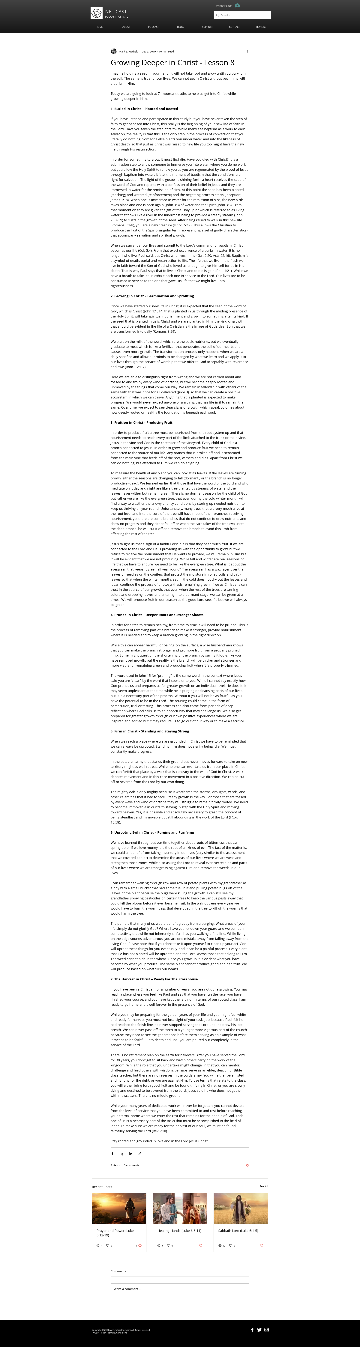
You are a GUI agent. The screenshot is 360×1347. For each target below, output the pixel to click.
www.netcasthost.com (120, 1329)
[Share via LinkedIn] (131, 1153)
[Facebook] (252, 1330)
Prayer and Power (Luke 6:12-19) (115, 1232)
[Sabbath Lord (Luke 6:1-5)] (241, 1208)
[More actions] (247, 51)
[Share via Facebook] (112, 1153)
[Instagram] (266, 1330)
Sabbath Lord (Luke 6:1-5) (238, 1230)
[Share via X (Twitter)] (121, 1153)
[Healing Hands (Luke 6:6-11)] (180, 1208)
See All (264, 1186)
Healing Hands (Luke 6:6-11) (179, 1230)
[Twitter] (259, 1330)
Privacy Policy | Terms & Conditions (110, 1332)
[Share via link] (140, 1153)
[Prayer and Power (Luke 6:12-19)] (119, 1208)
